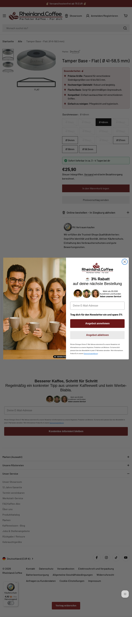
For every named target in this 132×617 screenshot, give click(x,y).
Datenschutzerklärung (91, 353)
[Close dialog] (124, 262)
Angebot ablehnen (97, 335)
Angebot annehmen (97, 323)
